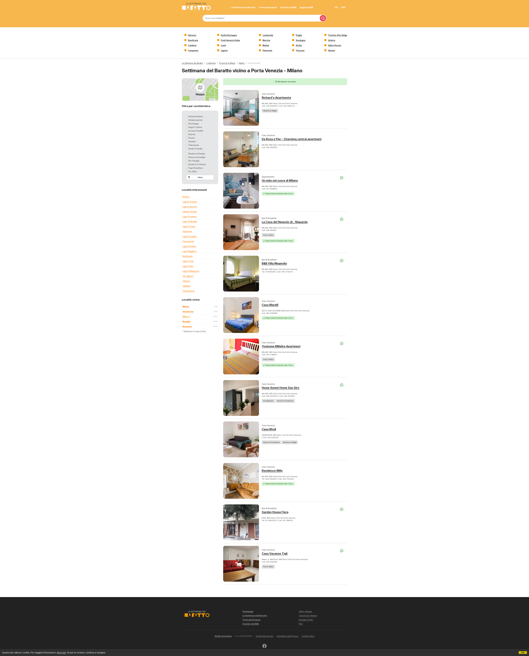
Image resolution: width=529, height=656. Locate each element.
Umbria (331, 40)
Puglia (299, 35)
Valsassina (187, 231)
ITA (336, 7)
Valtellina (187, 286)
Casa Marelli (270, 305)
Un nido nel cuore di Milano (280, 180)
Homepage (247, 611)
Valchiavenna (189, 291)
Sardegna (300, 40)
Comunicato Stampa (308, 615)
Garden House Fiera (275, 512)
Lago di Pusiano (190, 201)
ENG (343, 7)
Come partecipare (268, 7)
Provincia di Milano (227, 63)
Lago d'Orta (188, 261)
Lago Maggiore (189, 251)
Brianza (186, 197)
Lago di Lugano (190, 236)
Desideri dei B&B (288, 7)
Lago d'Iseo (188, 266)
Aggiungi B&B (306, 7)
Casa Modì (269, 429)
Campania (193, 50)
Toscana (300, 50)
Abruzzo (192, 35)
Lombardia (268, 35)
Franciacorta (188, 241)
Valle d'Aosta (334, 45)
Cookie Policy (308, 636)
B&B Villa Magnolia (274, 263)
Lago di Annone (190, 206)
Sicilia (299, 45)
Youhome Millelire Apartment (281, 346)
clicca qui (61, 652)
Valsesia (186, 281)
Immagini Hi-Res (306, 620)
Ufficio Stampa (305, 611)
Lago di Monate (190, 221)
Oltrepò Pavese (190, 211)
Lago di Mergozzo (191, 271)
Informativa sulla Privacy (287, 636)
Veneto (331, 50)
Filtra (200, 177)
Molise (266, 45)
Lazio (223, 45)
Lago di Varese (189, 216)
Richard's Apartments (276, 97)
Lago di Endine (189, 246)
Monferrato (188, 256)
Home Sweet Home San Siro (280, 387)
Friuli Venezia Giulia (230, 40)
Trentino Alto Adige (337, 35)
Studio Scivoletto (223, 636)
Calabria (192, 45)
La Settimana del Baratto (243, 7)
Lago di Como (189, 226)
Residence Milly (272, 470)
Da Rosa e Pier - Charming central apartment (292, 139)
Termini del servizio (264, 636)
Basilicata (193, 40)
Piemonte (267, 50)
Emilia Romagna (229, 35)
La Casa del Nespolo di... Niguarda (284, 222)
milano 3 (186, 316)
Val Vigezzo (188, 276)
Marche (266, 40)
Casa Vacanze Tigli (275, 553)
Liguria (224, 50)
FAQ (301, 624)
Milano (242, 63)
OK (522, 652)
